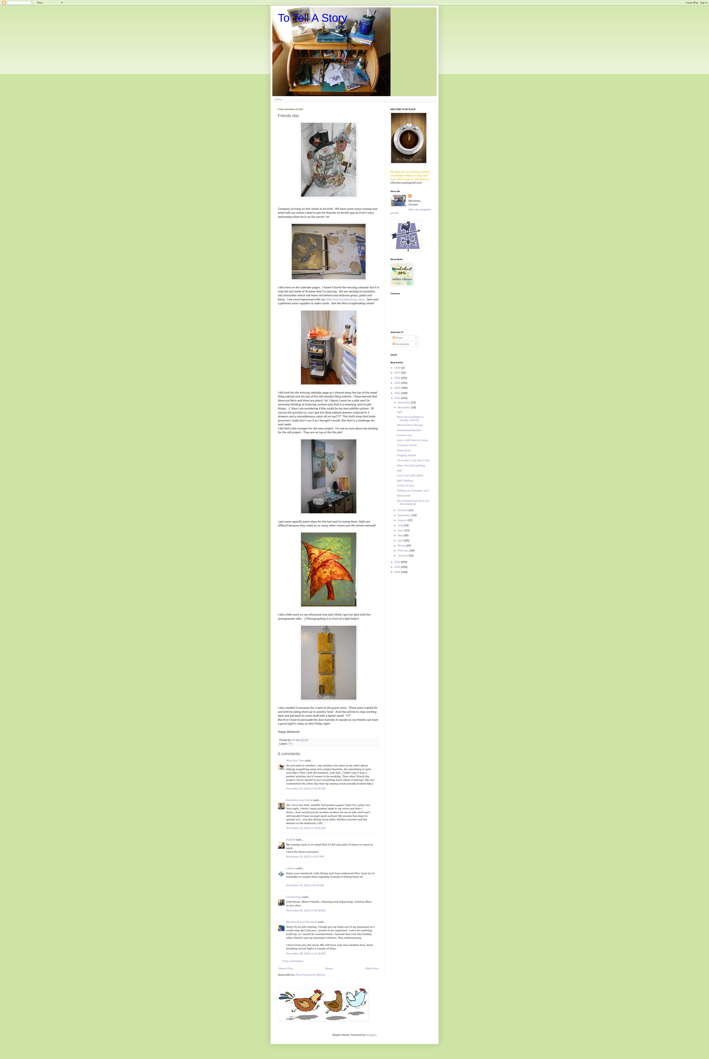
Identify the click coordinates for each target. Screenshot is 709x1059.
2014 (398, 387)
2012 (398, 398)
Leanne (291, 868)
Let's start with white (410, 475)
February (404, 550)
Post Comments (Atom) (310, 974)
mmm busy (404, 450)
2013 (398, 393)
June (401, 530)
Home (278, 99)
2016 (398, 377)
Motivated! (403, 495)
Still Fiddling (405, 480)
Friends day (404, 435)
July (401, 525)
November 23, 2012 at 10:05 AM (305, 788)
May (401, 535)
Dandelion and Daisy (299, 800)
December (404, 402)
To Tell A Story (312, 18)
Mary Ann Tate (295, 760)
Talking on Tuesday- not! (413, 490)
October (403, 510)
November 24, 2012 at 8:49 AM (305, 885)
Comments (402, 344)
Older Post (372, 968)
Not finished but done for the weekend (413, 502)
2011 (398, 561)
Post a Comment (292, 961)
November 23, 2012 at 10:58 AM (305, 827)
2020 (398, 367)
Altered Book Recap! (410, 424)
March (402, 545)
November (404, 407)
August (403, 520)
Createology (294, 896)
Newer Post (286, 968)
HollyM (290, 839)
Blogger (371, 1034)
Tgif (399, 411)
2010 (398, 566)
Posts (399, 337)
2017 (398, 372)
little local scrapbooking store (344, 299)
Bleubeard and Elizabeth (301, 921)
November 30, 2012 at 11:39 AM (305, 953)
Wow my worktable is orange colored (410, 418)
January (403, 555)
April (401, 540)
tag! (399, 470)
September (405, 515)
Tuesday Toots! (407, 445)
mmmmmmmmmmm (409, 430)
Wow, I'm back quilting (411, 465)
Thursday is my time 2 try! (413, 460)
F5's (290, 744)
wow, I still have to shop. (412, 440)
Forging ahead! (406, 455)
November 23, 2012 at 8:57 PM (305, 856)
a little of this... (406, 485)
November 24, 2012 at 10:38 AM (305, 910)
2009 (398, 571)
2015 (398, 382)
